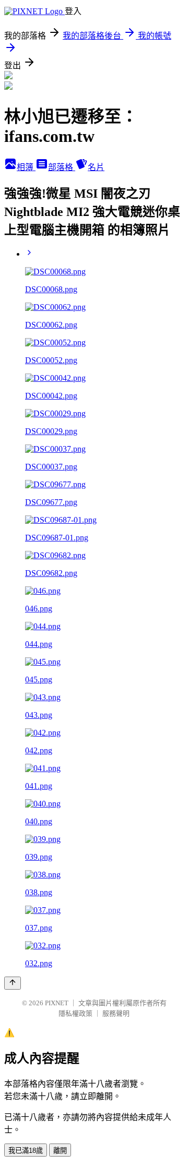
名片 (96, 167)
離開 (60, 1150)
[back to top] (12, 983)
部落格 (61, 167)
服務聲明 (116, 1013)
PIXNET (56, 1003)
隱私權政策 (75, 1013)
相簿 (26, 167)
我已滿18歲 (25, 1150)
